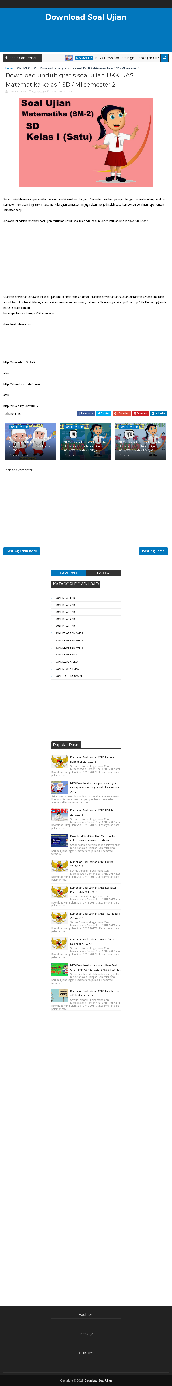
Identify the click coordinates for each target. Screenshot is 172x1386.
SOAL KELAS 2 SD (65, 605)
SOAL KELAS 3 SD (65, 612)
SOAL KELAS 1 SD (71, 58)
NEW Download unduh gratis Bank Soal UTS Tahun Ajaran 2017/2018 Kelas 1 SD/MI (85, 446)
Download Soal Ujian (86, 17)
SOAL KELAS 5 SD (65, 626)
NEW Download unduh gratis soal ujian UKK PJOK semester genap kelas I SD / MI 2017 (30, 444)
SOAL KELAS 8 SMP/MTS (69, 640)
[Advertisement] (86, 38)
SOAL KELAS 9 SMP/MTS (69, 647)
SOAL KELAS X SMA (66, 654)
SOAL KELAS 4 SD (65, 619)
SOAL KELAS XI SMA (67, 661)
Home (9, 68)
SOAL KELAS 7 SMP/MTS (69, 633)
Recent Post (68, 573)
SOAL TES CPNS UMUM (69, 676)
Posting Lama (153, 551)
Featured (103, 573)
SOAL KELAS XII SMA (67, 668)
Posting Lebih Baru (21, 551)
